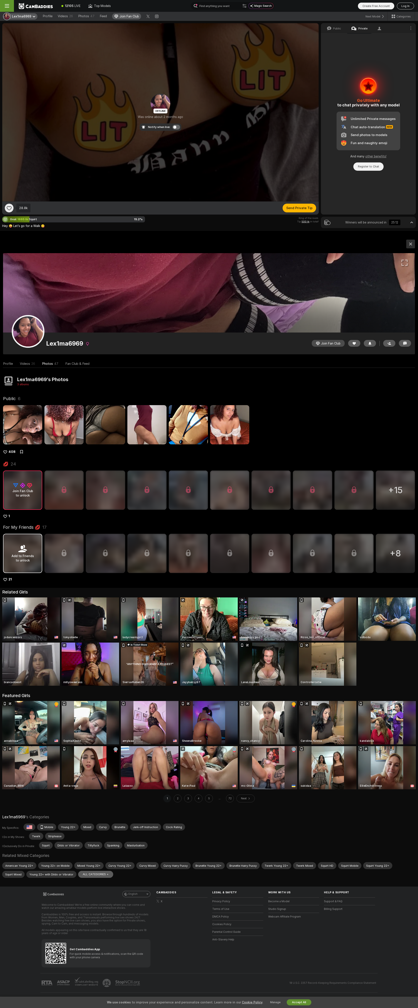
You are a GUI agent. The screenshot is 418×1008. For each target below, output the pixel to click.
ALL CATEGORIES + (96, 874)
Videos (65, 16)
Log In (405, 6)
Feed (103, 16)
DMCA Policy (220, 916)
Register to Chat (368, 166)
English (133, 893)
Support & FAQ (333, 901)
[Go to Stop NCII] (128, 983)
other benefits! (375, 156)
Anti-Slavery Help (223, 939)
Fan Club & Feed (77, 364)
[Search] (244, 6)
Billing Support (333, 909)
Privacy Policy (221, 901)
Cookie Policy (252, 1002)
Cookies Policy (221, 924)
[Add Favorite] (9, 208)
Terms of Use (220, 909)
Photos (86, 16)
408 (11, 452)
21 (10, 579)
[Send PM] (405, 343)
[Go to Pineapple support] (107, 983)
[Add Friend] (389, 343)
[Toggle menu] (7, 6)
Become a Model (279, 901)
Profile (47, 16)
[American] (29, 827)
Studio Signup (277, 909)
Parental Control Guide (226, 931)
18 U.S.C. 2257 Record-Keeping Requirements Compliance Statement (332, 982)
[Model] (410, 244)
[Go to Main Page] (35, 6)
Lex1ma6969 (13, 817)
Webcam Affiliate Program (284, 916)
